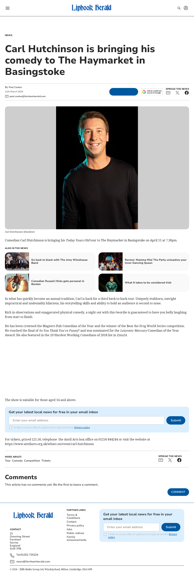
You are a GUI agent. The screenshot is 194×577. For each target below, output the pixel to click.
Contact (71, 522)
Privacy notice (82, 427)
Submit (176, 420)
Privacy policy (75, 525)
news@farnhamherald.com (33, 561)
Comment (178, 492)
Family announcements (76, 538)
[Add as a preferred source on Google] (152, 91)
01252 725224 (29, 555)
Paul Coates (15, 87)
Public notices (75, 533)
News (8, 35)
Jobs (69, 529)
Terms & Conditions (73, 516)
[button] (7, 8)
